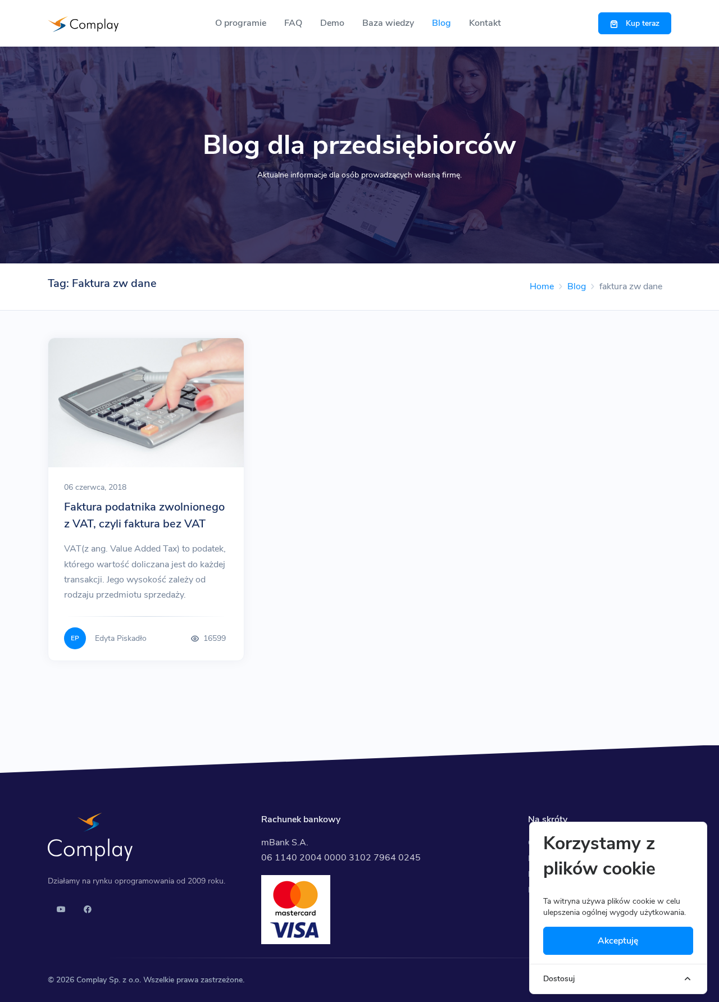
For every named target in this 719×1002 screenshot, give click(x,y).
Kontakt (485, 23)
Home (542, 286)
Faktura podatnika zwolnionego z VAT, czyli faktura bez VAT (144, 515)
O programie (240, 23)
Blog (441, 23)
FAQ (293, 23)
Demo (332, 23)
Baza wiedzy (388, 23)
